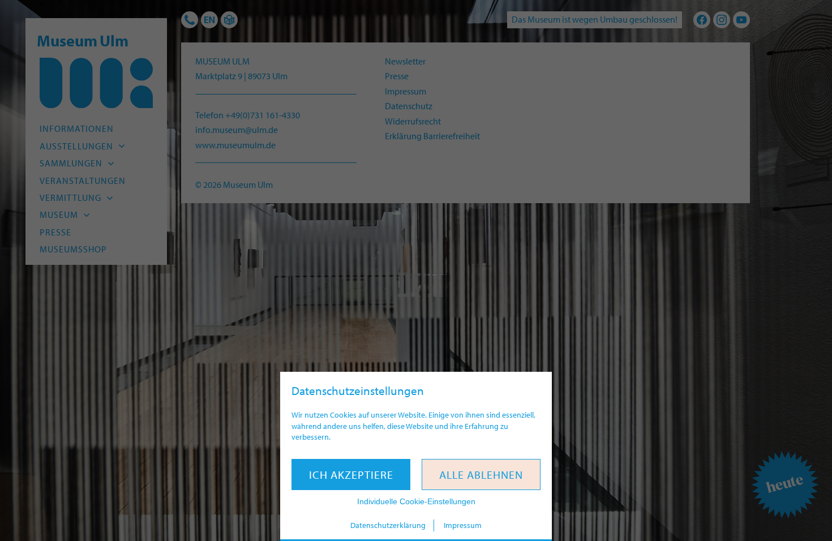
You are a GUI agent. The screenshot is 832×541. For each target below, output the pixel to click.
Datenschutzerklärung (388, 525)
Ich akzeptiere (351, 474)
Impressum (463, 525)
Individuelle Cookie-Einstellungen (416, 501)
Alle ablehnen (481, 474)
